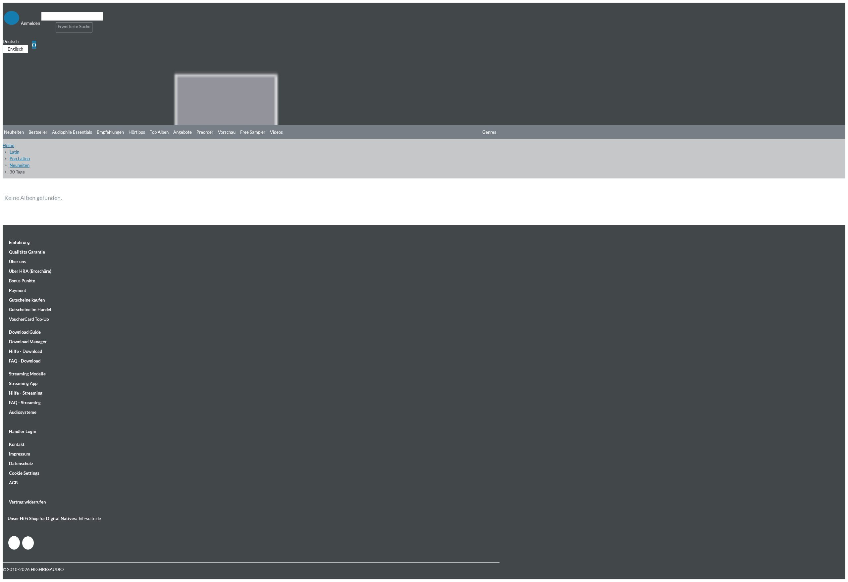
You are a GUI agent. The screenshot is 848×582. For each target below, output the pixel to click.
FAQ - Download (24, 361)
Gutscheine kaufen (27, 300)
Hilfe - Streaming (25, 393)
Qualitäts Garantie (27, 252)
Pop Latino (20, 158)
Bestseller (37, 132)
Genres (489, 132)
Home (8, 145)
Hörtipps (137, 132)
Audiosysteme (22, 412)
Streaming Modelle (27, 373)
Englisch (15, 49)
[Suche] (45, 25)
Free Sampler (252, 132)
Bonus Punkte (22, 280)
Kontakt (17, 444)
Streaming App (23, 383)
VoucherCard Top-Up (29, 319)
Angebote (182, 132)
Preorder (204, 132)
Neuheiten (14, 132)
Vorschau (227, 132)
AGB (13, 482)
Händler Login (22, 431)
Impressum (19, 454)
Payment (17, 290)
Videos (276, 132)
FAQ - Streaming (25, 402)
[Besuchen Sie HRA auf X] (28, 543)
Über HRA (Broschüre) (30, 271)
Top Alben (159, 132)
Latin (14, 152)
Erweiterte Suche (74, 26)
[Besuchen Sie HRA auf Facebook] (14, 543)
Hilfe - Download (25, 351)
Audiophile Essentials (72, 132)
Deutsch (11, 41)
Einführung (19, 242)
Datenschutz (21, 463)
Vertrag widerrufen (27, 502)
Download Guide (25, 332)
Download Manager (28, 341)
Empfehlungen (110, 132)
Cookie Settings (24, 473)
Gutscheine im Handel (30, 309)
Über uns (17, 261)
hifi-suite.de (90, 518)
